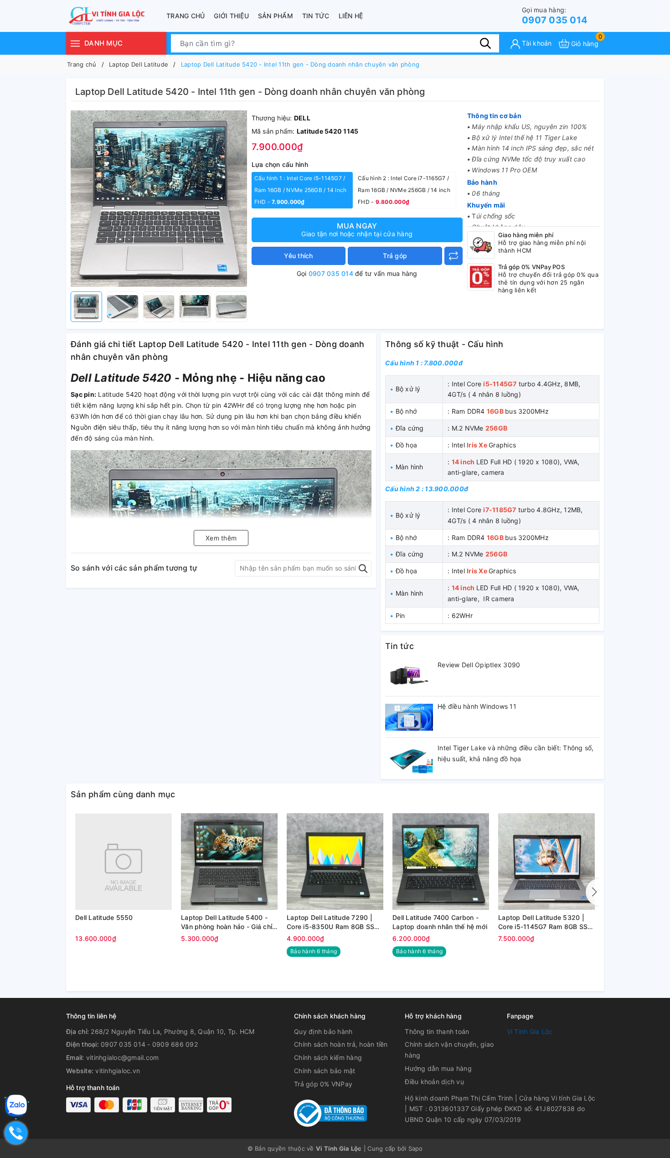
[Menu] (75, 43)
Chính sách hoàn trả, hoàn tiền (341, 1044)
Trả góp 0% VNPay (323, 1084)
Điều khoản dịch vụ (434, 1081)
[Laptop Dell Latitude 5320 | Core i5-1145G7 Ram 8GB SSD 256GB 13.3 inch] (546, 861)
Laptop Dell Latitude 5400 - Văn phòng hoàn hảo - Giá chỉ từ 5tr (226, 922)
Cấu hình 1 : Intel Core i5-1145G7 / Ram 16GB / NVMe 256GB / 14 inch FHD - (300, 190)
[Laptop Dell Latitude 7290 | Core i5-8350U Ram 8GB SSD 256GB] (335, 861)
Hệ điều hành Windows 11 (477, 706)
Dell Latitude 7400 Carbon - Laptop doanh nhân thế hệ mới (439, 922)
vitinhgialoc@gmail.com (122, 1057)
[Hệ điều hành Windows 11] (409, 717)
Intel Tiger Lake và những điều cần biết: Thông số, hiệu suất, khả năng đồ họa (516, 753)
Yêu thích (298, 256)
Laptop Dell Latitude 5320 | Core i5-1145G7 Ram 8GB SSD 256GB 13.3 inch (545, 922)
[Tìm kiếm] (485, 43)
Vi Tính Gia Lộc (530, 1031)
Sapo (415, 1148)
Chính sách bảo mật (325, 1071)
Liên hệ (351, 16)
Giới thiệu (231, 16)
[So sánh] (453, 256)
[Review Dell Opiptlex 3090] (409, 675)
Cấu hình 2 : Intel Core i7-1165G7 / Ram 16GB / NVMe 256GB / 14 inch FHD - (404, 190)
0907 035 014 (555, 16)
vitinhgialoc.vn (117, 1071)
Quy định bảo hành (323, 1031)
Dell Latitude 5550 (104, 917)
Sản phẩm (275, 16)
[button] (592, 892)
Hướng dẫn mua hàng (438, 1068)
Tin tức (316, 16)
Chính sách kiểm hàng (328, 1057)
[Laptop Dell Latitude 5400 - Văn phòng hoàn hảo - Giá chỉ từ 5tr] (229, 861)
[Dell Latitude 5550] (123, 861)
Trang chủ (185, 16)
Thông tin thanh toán (437, 1031)
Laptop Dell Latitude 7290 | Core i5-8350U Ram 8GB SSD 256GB (333, 922)
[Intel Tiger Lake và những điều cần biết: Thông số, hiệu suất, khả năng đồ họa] (409, 758)
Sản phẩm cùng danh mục (123, 794)
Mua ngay (356, 229)
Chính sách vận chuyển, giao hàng (449, 1049)
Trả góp (395, 256)
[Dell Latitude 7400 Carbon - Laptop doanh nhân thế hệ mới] (440, 861)
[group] (159, 198)
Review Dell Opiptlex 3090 (479, 665)
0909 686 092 (175, 1044)
